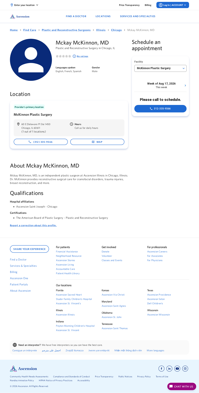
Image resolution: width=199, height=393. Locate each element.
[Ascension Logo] (55, 368)
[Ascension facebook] (161, 369)
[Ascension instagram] (185, 369)
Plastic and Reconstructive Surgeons (66, 30)
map (99, 141)
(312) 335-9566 (43, 141)
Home (14, 30)
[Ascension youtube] (177, 369)
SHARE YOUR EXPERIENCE (29, 249)
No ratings (82, 56)
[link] (129, 5)
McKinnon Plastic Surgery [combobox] (154, 68)
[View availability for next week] (185, 85)
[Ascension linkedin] (169, 369)
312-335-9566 (162, 108)
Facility (138, 61)
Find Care (29, 30)
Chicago (116, 30)
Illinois (101, 30)
